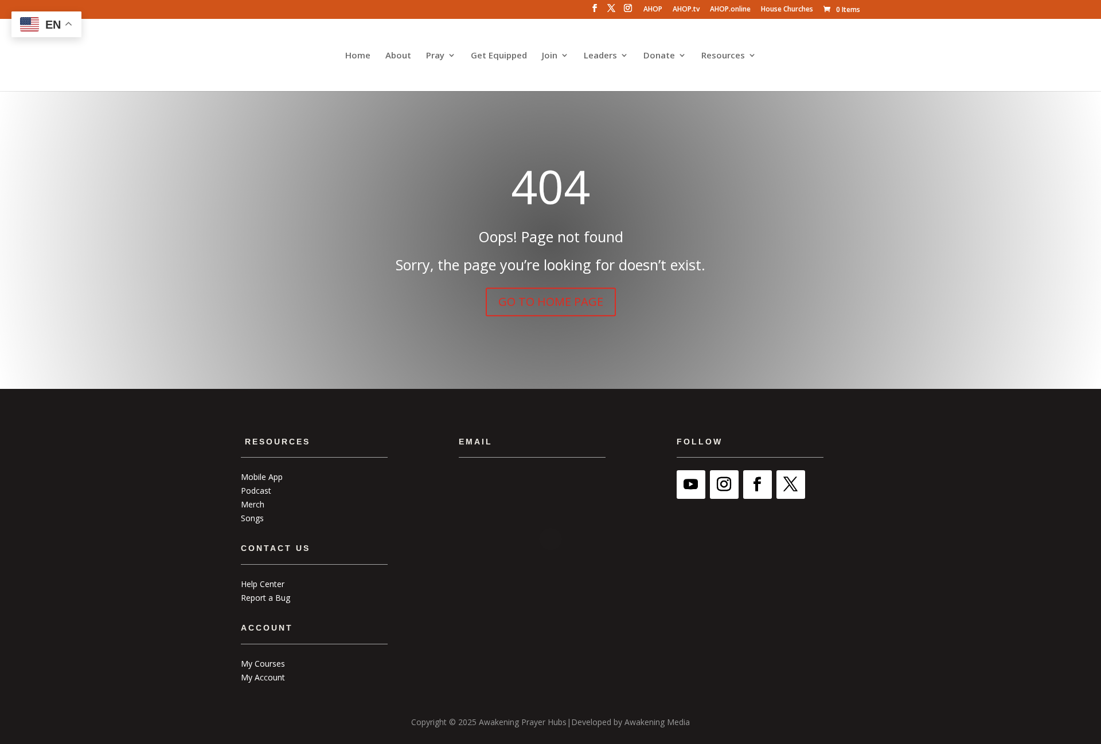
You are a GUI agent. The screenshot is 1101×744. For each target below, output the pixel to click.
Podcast (256, 490)
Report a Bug (265, 597)
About (398, 56)
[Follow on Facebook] (757, 484)
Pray (435, 56)
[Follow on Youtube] (691, 484)
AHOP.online (730, 10)
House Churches (787, 10)
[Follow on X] (790, 484)
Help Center (262, 583)
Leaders (600, 56)
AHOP (652, 10)
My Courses (263, 663)
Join (549, 56)
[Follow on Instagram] (724, 484)
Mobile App (262, 476)
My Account (263, 677)
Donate (659, 56)
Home (357, 56)
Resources (723, 56)
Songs (252, 518)
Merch (252, 504)
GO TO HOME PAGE (550, 301)
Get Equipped (499, 56)
